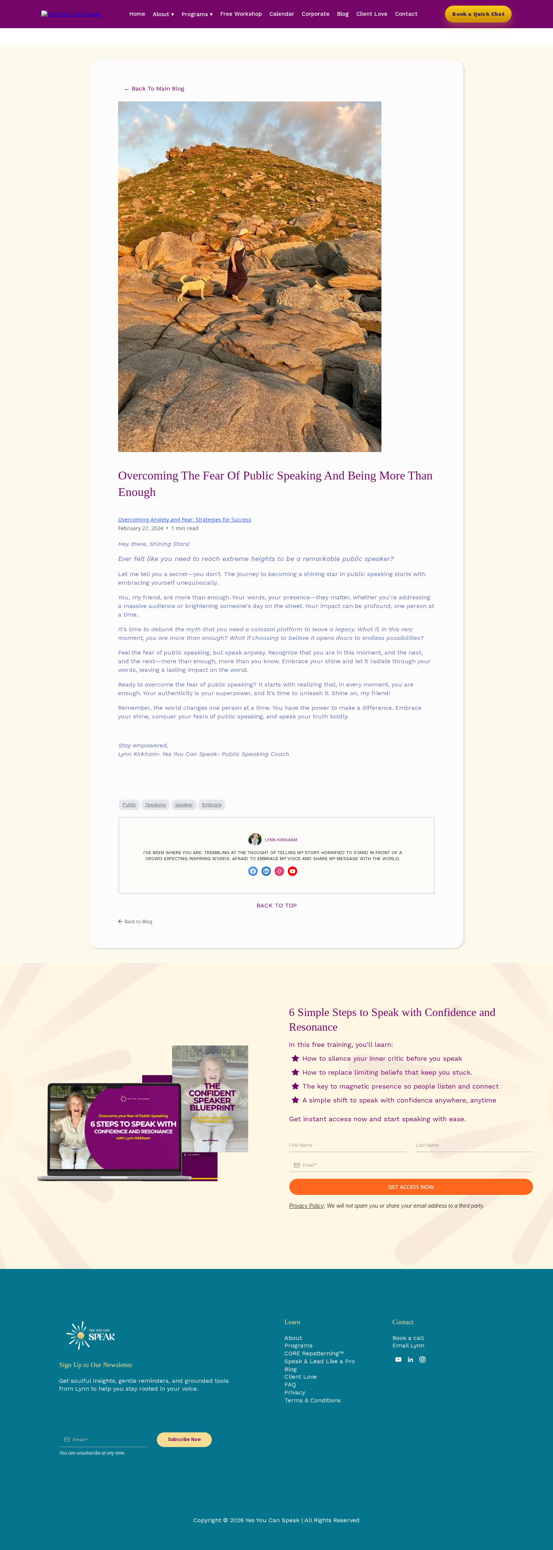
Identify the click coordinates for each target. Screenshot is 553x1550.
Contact (406, 14)
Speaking (155, 804)
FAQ (290, 1384)
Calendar (281, 14)
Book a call (408, 1337)
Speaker (184, 804)
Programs (298, 1345)
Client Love (371, 14)
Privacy (294, 1392)
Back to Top (277, 905)
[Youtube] (292, 871)
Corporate (316, 14)
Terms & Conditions (312, 1400)
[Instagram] (279, 871)
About (293, 1337)
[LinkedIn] (266, 871)
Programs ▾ (197, 14)
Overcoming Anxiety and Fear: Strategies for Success (184, 519)
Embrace (212, 804)
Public (129, 804)
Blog (343, 14)
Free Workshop (241, 14)
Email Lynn (408, 1345)
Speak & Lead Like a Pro (319, 1361)
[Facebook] (253, 871)
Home (137, 14)
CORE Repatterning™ (314, 1353)
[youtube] (398, 1359)
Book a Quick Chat (478, 14)
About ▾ (163, 14)
